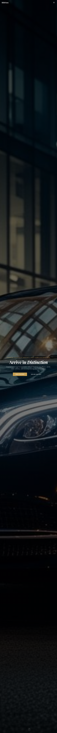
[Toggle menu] (54, 2)
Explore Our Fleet (36, 374)
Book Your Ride (20, 374)
